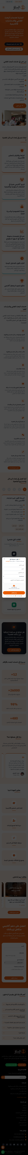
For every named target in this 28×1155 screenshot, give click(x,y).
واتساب (7, 561)
